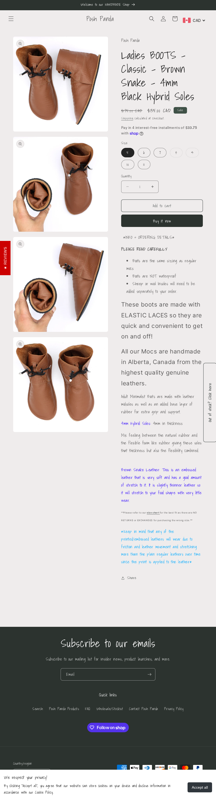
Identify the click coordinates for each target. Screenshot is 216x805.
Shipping (127, 118)
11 (144, 164)
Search (37, 709)
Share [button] (131, 578)
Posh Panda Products (64, 709)
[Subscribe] (149, 674)
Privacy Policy (174, 709)
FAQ (87, 709)
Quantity (126, 176)
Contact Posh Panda (143, 709)
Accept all (200, 787)
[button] (11, 19)
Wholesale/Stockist (109, 709)
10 (128, 164)
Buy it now (162, 221)
